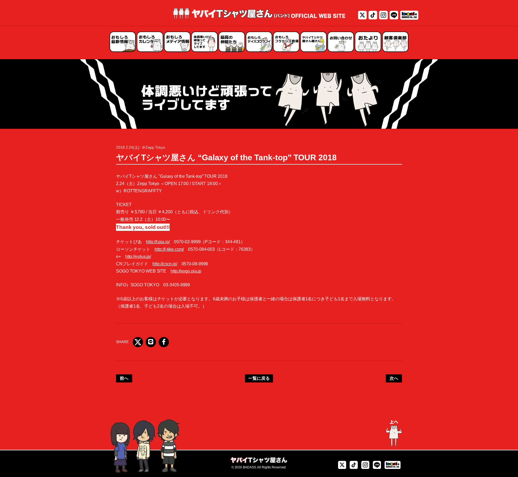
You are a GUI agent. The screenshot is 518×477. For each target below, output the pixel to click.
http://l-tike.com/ (169, 249)
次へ (394, 378)
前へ (124, 378)
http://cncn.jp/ (164, 264)
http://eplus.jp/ (138, 256)
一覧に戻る (259, 378)
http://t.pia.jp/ (157, 241)
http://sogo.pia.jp (186, 271)
